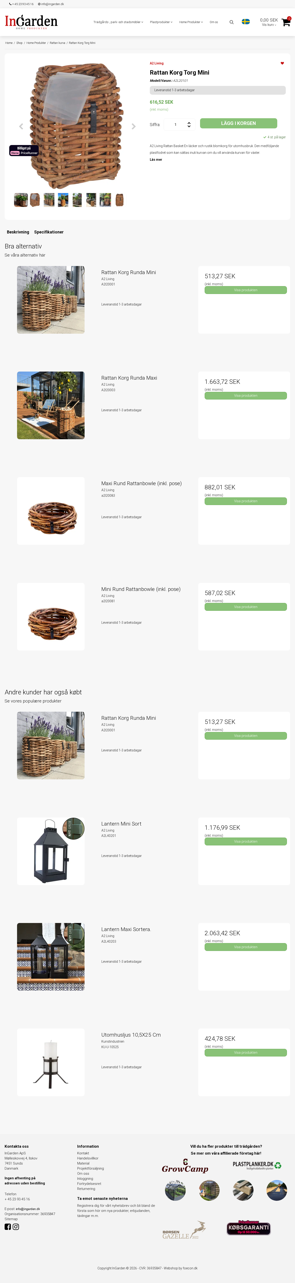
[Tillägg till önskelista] (282, 63)
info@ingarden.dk (52, 4)
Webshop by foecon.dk (181, 1268)
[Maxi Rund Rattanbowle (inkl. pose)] (51, 523)
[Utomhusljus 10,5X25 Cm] (51, 1075)
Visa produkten (245, 290)
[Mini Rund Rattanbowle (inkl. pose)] (51, 629)
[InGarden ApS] (31, 22)
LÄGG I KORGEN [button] (238, 123)
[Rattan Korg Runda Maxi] (51, 418)
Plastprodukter (160, 22)
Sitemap (11, 1219)
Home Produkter (190, 22)
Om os (214, 22)
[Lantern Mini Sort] (51, 863)
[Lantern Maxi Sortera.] (51, 969)
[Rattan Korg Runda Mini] (51, 312)
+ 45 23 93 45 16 (22, 4)
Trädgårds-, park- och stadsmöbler (117, 22)
